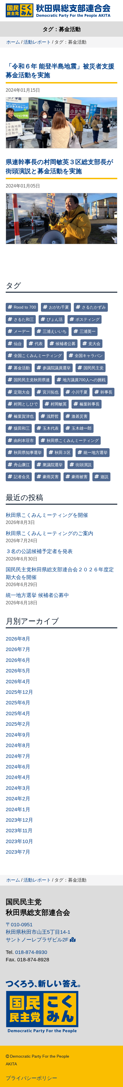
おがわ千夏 (59, 307)
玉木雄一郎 (82, 428)
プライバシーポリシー (31, 1078)
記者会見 (22, 476)
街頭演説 (84, 464)
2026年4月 (18, 681)
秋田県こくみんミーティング (73, 440)
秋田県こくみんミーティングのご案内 (49, 533)
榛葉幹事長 (90, 404)
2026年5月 (18, 671)
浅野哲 (53, 416)
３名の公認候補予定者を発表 (39, 551)
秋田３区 (63, 452)
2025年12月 (19, 692)
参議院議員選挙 (57, 368)
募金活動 (22, 368)
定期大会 (22, 392)
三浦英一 (88, 331)
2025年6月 (18, 702)
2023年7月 (18, 852)
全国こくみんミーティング (38, 355)
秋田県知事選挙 (28, 452)
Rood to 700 (25, 307)
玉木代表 (51, 428)
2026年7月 (18, 649)
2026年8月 (18, 639)
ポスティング (88, 319)
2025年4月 (18, 713)
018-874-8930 (31, 952)
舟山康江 (22, 464)
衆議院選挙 (53, 464)
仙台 (18, 343)
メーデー (22, 331)
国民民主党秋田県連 (32, 380)
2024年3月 (18, 788)
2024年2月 (18, 799)
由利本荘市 (24, 440)
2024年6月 (18, 767)
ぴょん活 (55, 319)
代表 (39, 343)
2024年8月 (18, 745)
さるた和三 (24, 319)
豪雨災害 (51, 476)
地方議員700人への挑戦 (84, 380)
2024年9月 (18, 735)
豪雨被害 (80, 476)
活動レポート (37, 42)
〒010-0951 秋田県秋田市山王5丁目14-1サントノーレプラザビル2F (38, 932)
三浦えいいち (55, 331)
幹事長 (106, 392)
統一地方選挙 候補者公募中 (37, 595)
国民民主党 (94, 368)
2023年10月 (19, 841)
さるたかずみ (94, 307)
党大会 (94, 343)
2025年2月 (18, 724)
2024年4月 (18, 777)
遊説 (104, 476)
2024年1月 (18, 809)
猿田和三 (22, 428)
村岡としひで (26, 404)
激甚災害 (80, 416)
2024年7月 (18, 756)
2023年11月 (19, 830)
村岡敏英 (59, 404)
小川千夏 (80, 392)
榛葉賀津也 (24, 416)
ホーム (13, 42)
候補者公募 (65, 343)
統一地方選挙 (96, 452)
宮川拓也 (51, 392)
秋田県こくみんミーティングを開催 (47, 515)
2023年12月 (19, 820)
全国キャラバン (89, 355)
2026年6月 (18, 660)
